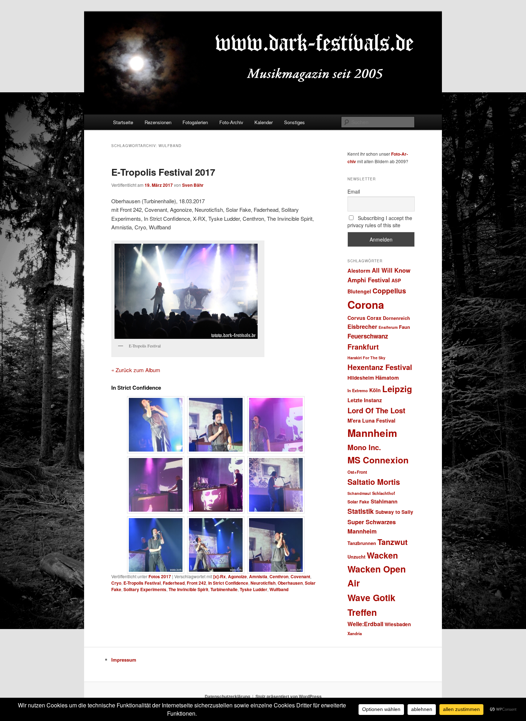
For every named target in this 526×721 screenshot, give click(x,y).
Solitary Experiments (144, 589)
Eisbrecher (362, 326)
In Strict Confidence (228, 583)
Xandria (354, 633)
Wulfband (278, 589)
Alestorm (358, 270)
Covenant (300, 576)
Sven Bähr (193, 185)
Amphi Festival (368, 280)
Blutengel (359, 291)
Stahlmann (384, 501)
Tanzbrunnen (361, 543)
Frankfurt (363, 347)
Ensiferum (388, 327)
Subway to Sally (394, 511)
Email (353, 191)
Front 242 (196, 583)
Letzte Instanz (364, 400)
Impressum (123, 659)
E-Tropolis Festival (142, 583)
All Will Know (391, 270)
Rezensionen (158, 122)
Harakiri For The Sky (366, 357)
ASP (396, 280)
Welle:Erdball (365, 624)
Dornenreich (396, 318)
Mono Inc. (364, 447)
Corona (365, 304)
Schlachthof (383, 493)
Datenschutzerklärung (227, 696)
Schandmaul (359, 493)
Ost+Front (357, 472)
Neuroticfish (263, 583)
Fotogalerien (195, 122)
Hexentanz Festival (379, 367)
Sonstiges (294, 122)
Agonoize (237, 576)
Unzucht (356, 556)
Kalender (263, 122)
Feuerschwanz (367, 336)
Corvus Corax (364, 317)
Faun (404, 326)
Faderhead (174, 583)
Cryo (116, 583)
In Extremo (357, 390)
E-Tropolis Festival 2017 (163, 172)
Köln (375, 390)
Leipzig (397, 389)
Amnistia (258, 576)
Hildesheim (360, 377)
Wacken (382, 555)
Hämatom (387, 377)
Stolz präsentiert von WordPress (288, 696)
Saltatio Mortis (373, 481)
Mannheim (372, 433)
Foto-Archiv (231, 122)
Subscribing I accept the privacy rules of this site (379, 221)
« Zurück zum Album (135, 370)
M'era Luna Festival (371, 420)
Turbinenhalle (224, 589)
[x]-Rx (219, 576)
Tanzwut (393, 541)
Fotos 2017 (159, 576)
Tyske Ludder (253, 589)
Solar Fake (358, 501)
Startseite (123, 122)
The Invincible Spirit (188, 589)
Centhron (278, 576)
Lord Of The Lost (376, 410)
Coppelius (389, 291)
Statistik (360, 511)
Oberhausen (290, 583)
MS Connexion (378, 460)
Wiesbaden (398, 624)
